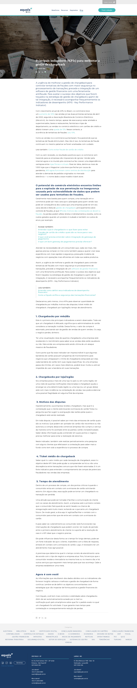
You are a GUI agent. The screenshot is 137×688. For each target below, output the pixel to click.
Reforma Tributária (14, 639)
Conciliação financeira (123, 631)
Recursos (64, 10)
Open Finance (103, 637)
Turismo (117, 639)
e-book (61, 634)
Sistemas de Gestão (79, 639)
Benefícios (55, 10)
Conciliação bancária (71, 631)
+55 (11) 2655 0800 (37, 672)
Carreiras (19, 663)
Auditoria (7, 631)
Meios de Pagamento (71, 637)
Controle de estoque (34, 634)
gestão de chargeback (66, 208)
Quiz (123, 637)
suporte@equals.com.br (39, 674)
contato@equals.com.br (39, 683)
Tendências (104, 639)
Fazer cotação (107, 10)
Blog (81, 10)
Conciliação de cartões (97, 631)
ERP (119, 634)
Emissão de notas (105, 634)
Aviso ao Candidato (7, 666)
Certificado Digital (48, 631)
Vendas (68, 642)
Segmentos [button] (74, 10)
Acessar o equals (108, 2)
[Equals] (7, 655)
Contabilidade (13, 634)
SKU (93, 639)
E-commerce (74, 634)
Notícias (89, 637)
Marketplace (52, 637)
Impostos (37, 637)
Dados (51, 634)
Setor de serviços (57, 639)
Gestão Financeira (20, 637)
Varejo (129, 639)
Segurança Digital (36, 639)
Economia (88, 634)
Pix (115, 637)
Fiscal (128, 634)
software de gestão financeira (85, 269)
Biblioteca (21, 631)
